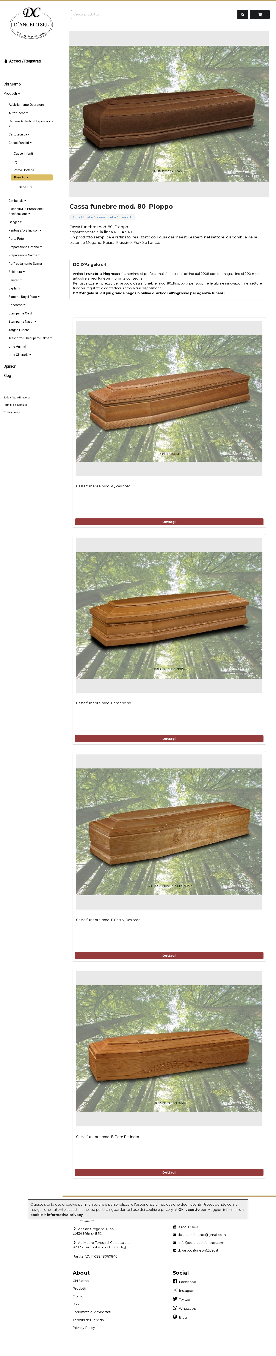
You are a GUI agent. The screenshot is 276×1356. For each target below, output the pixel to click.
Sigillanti (14, 288)
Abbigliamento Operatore (26, 105)
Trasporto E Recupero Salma (29, 338)
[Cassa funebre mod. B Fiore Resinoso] (169, 1048)
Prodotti (10, 93)
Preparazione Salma (23, 255)
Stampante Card (20, 313)
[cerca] (242, 14)
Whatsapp (186, 1308)
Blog (7, 375)
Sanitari (14, 280)
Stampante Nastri (21, 321)
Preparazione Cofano (24, 247)
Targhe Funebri (19, 330)
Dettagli (169, 522)
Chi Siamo (12, 84)
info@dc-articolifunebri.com (200, 1243)
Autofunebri (17, 113)
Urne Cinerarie (19, 355)
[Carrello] (260, 14)
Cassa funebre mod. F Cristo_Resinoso (108, 920)
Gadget (14, 222)
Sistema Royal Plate (23, 297)
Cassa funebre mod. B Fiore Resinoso (107, 1137)
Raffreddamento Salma (25, 264)
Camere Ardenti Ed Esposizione (31, 121)
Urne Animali (17, 346)
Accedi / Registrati (24, 61)
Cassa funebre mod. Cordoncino (103, 703)
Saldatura (16, 272)
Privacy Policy (11, 412)
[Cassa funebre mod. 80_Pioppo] (169, 114)
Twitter (183, 1299)
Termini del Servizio (15, 404)
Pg (15, 162)
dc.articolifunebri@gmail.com (201, 1235)
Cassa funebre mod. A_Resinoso (103, 486)
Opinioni (10, 366)
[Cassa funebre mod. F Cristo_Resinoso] (169, 832)
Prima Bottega (24, 170)
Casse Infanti (23, 154)
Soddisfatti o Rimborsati (17, 397)
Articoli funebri (83, 217)
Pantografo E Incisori (24, 230)
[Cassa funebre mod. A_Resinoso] (169, 398)
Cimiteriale (16, 201)
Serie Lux (25, 187)
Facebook (186, 1282)
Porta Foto (16, 239)
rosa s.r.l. (126, 217)
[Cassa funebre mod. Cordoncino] (169, 615)
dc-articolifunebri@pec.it (197, 1250)
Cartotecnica (18, 134)
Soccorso (16, 305)
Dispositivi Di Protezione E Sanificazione (27, 211)
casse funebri (106, 217)
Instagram (186, 1291)
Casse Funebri (19, 143)
